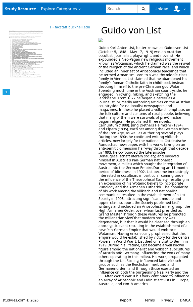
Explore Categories (59, 9)
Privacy (167, 300)
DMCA (185, 300)
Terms (149, 300)
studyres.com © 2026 (20, 300)
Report (125, 300)
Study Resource (20, 9)
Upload (161, 9)
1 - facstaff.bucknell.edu (70, 27)
